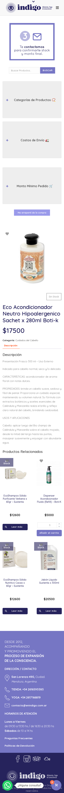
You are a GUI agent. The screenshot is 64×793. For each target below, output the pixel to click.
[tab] (11, 346)
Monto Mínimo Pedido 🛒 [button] (35, 186)
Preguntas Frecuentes (19, 738)
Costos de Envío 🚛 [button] (35, 140)
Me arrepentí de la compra (32, 212)
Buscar (48, 70)
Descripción (10, 345)
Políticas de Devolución (19, 745)
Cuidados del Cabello (26, 340)
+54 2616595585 (33, 689)
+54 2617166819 (31, 697)
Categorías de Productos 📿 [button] (34, 100)
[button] (7, 785)
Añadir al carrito (49, 533)
